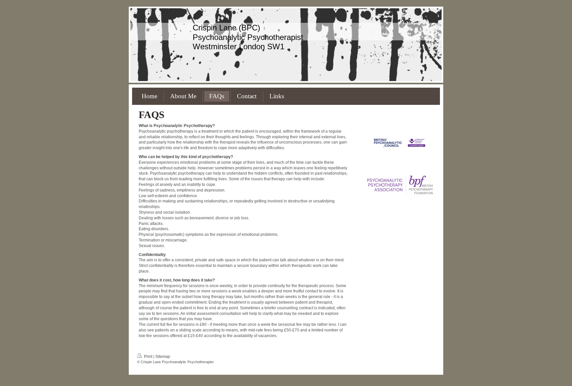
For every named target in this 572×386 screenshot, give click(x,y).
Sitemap (162, 356)
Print (148, 356)
